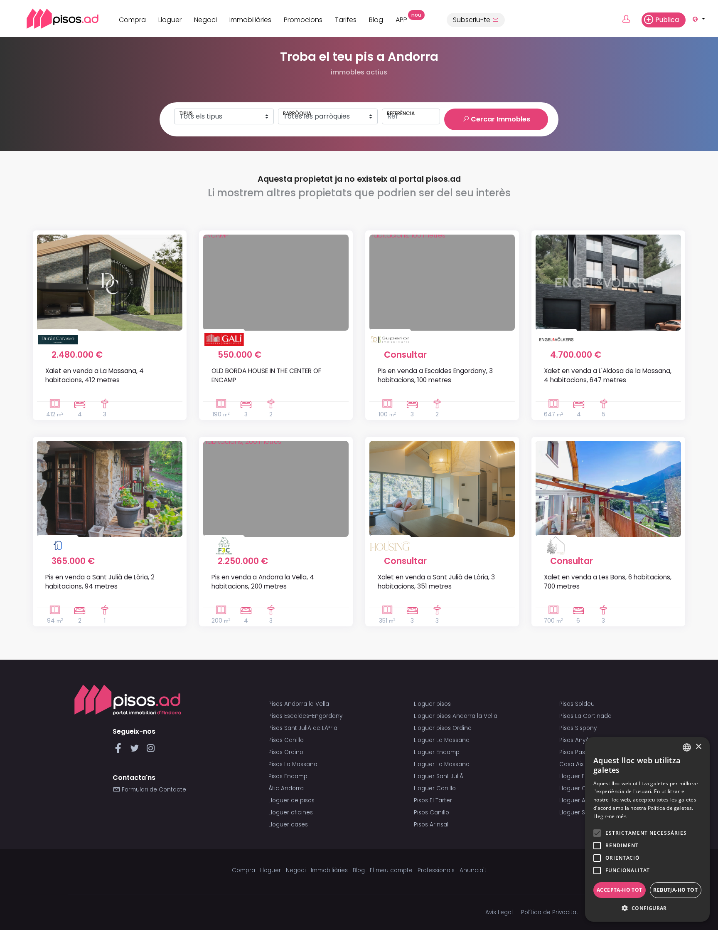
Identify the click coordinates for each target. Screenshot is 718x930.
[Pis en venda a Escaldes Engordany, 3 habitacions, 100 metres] (442, 283)
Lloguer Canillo (435, 788)
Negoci (205, 20)
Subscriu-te (472, 20)
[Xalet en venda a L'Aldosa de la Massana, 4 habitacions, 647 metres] (608, 283)
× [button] (698, 747)
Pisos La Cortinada (585, 716)
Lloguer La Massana (442, 740)
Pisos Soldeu (577, 704)
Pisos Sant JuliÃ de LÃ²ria (302, 728)
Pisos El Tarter (433, 800)
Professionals (436, 870)
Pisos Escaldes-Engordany (305, 716)
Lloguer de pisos (291, 800)
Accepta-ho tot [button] (619, 889)
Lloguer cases (288, 825)
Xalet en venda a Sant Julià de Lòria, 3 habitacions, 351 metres (436, 581)
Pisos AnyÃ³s (576, 740)
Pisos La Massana (292, 764)
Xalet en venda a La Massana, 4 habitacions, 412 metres (94, 375)
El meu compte (391, 870)
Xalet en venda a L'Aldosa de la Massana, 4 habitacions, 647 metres (607, 375)
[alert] (647, 829)
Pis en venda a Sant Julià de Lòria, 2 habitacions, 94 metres (100, 581)
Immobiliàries (250, 20)
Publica (667, 20)
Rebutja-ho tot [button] (675, 889)
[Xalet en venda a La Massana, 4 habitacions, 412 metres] (109, 283)
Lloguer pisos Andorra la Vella (455, 716)
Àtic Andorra (286, 788)
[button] (647, 908)
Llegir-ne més (610, 816)
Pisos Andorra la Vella (298, 704)
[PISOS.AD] (53, 18)
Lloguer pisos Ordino (443, 728)
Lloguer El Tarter (581, 776)
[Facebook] (120, 750)
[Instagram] (150, 750)
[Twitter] (136, 750)
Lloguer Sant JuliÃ (439, 776)
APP (404, 19)
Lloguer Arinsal (579, 800)
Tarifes (346, 20)
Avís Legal (499, 912)
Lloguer (170, 20)
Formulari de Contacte (153, 790)
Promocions (303, 20)
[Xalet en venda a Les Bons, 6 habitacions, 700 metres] (608, 489)
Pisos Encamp (287, 776)
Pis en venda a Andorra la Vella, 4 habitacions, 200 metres (262, 581)
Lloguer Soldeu (580, 812)
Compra (132, 20)
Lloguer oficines (290, 812)
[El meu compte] (631, 19)
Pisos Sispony (578, 728)
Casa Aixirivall (578, 764)
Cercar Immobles (499, 119)
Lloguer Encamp (437, 752)
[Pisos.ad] (127, 700)
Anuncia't (473, 870)
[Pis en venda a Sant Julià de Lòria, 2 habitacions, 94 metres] (109, 489)
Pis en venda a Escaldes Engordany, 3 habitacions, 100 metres (435, 375)
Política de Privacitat (549, 912)
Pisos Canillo (286, 740)
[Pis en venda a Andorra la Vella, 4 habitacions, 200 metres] (276, 489)
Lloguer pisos (432, 704)
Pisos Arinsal (431, 825)
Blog (376, 20)
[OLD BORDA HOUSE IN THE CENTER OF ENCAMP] (276, 283)
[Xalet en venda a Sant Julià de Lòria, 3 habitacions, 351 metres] (442, 489)
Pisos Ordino (285, 752)
